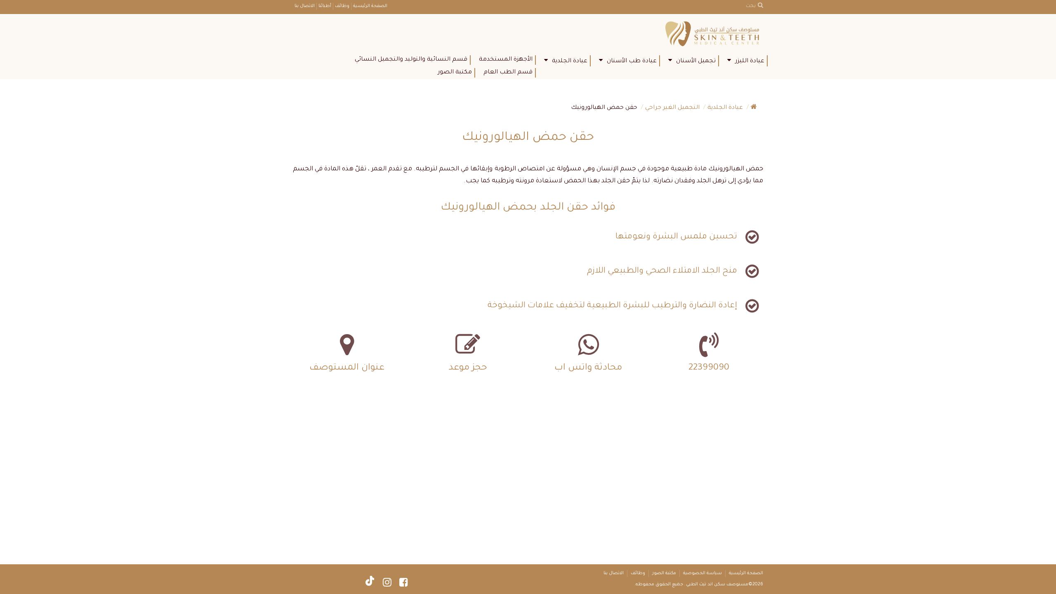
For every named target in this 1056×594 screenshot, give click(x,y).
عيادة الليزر (749, 61)
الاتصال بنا (305, 6)
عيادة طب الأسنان (632, 61)
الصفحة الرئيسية (370, 6)
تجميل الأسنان (696, 61)
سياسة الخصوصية (702, 573)
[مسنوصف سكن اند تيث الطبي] (714, 34)
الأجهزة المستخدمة (506, 60)
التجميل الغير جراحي (672, 108)
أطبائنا (324, 6)
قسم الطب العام (508, 72)
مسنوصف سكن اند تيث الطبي (717, 584)
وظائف (342, 6)
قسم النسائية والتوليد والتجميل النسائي (411, 60)
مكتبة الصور (455, 72)
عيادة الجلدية (569, 61)
